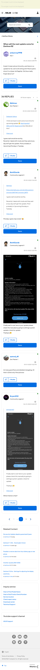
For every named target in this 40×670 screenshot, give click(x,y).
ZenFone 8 (7, 556)
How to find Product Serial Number (15, 594)
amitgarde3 (10, 410)
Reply (20, 86)
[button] (6, 81)
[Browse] (3, 13)
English (7, 652)
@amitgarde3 (25, 123)
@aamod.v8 (19, 126)
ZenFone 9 (7, 545)
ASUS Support (8, 621)
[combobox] (20, 25)
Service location (8, 597)
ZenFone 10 (8, 537)
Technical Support (9, 604)
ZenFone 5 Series (7, 36)
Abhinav (9, 186)
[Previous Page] (9, 519)
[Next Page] (30, 519)
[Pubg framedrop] (37, 97)
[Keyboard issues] (33, 97)
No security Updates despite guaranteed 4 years (17, 534)
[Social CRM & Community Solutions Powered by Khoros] (34, 666)
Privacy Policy (21, 656)
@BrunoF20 (10, 126)
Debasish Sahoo (11, 116)
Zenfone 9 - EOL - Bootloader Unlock (14, 543)
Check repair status (9, 599)
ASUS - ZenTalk (11, 12)
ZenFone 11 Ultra (9, 576)
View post (9, 133)
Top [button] (5, 666)
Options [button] (37, 36)
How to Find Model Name (11, 592)
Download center (9, 602)
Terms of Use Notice (8, 656)
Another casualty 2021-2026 (11, 563)
